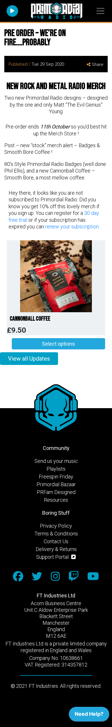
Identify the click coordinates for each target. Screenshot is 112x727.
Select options (58, 344)
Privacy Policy (56, 526)
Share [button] (97, 64)
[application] (89, 715)
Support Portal (53, 557)
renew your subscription (72, 227)
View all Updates (29, 358)
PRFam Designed (56, 492)
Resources (56, 500)
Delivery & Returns (56, 549)
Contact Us (56, 541)
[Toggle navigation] (100, 11)
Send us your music (56, 461)
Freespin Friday (56, 477)
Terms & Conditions (56, 534)
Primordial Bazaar (56, 484)
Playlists (56, 469)
